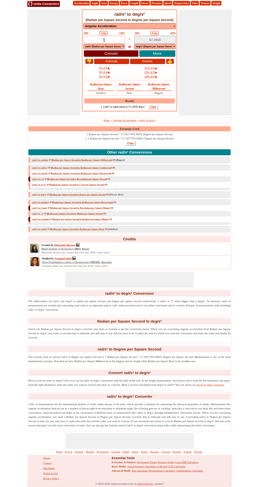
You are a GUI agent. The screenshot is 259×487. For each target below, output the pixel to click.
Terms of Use (50, 473)
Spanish (79, 451)
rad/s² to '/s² (38, 213)
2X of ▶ (104, 68)
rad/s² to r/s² (38, 179)
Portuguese (103, 451)
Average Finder (166, 462)
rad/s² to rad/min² (41, 219)
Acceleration (81, 3)
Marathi (90, 451)
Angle (94, 3)
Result (129, 101)
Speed (167, 3)
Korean (198, 451)
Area (104, 3)
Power (145, 3)
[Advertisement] (53, 62)
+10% (122, 33)
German (115, 451)
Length (134, 3)
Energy (114, 3)
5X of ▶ (104, 72)
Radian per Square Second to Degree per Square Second (78, 194)
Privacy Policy (51, 478)
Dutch (135, 451)
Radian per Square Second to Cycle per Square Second (77, 184)
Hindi (59, 451)
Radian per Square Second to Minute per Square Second (75, 213)
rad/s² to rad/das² (40, 202)
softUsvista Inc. (145, 483)
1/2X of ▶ (150, 68)
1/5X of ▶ (150, 72)
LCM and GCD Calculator (171, 466)
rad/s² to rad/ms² (40, 160)
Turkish (187, 451)
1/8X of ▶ (150, 76)
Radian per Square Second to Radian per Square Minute (81, 219)
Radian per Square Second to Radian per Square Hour (77, 229)
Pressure (157, 3)
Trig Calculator (140, 470)
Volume (205, 3)
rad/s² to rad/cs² (40, 167)
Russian (154, 451)
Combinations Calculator (189, 470)
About (46, 458)
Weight (216, 3)
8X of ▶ (104, 76)
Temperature (181, 3)
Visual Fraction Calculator (141, 466)
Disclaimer (49, 468)
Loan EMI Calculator (186, 462)
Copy (103, 33)
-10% (86, 33)
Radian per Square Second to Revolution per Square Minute (80, 208)
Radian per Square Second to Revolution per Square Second (77, 179)
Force (124, 3)
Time (195, 3)
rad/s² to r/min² (40, 208)
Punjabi (177, 451)
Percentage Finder (147, 462)
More (157, 53)
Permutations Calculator (162, 470)
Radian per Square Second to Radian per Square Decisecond (81, 173)
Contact (47, 463)
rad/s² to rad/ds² (40, 173)
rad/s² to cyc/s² (39, 184)
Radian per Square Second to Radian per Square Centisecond (81, 167)
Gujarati (165, 451)
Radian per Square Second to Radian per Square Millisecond (82, 160)
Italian (144, 451)
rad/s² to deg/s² (39, 194)
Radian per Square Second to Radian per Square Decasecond (83, 202)
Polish (126, 451)
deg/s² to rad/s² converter (210, 384)
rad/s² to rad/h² (39, 229)
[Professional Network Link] (77, 245)
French (68, 451)
